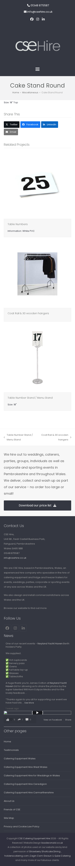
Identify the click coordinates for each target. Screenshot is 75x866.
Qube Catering (62, 855)
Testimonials (11, 750)
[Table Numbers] (37, 185)
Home (7, 741)
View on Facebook (53, 719)
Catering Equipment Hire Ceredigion (25, 784)
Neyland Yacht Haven (50, 643)
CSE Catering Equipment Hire (34, 838)
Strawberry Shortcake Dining (44, 851)
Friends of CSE (12, 809)
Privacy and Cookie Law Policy (21, 826)
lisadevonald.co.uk (52, 842)
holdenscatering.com (16, 855)
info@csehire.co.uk (39, 12)
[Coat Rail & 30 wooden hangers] (37, 274)
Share (68, 719)
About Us (9, 801)
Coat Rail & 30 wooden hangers (28, 313)
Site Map (9, 818)
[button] (37, 69)
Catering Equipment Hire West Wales (25, 767)
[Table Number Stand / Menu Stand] (37, 358)
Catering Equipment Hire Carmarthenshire (29, 792)
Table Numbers (18, 224)
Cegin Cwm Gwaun (41, 855)
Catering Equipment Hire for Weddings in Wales (32, 775)
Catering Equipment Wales (19, 758)
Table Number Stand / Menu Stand (30, 398)
